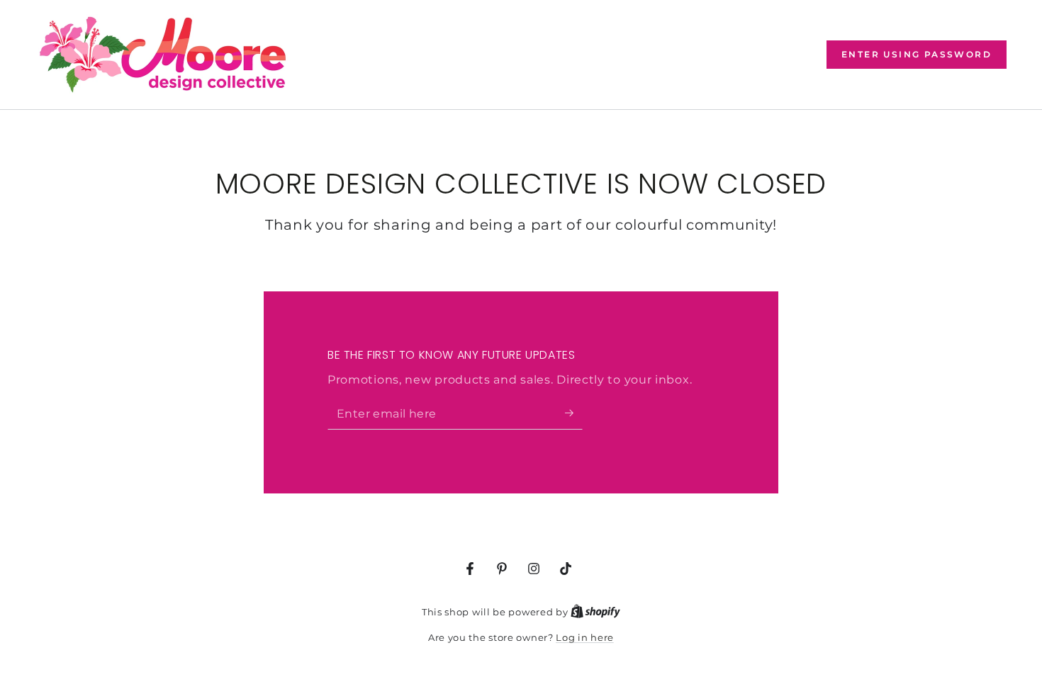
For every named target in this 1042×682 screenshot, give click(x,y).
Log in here (585, 637)
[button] (917, 54)
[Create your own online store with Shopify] (595, 611)
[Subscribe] (574, 413)
